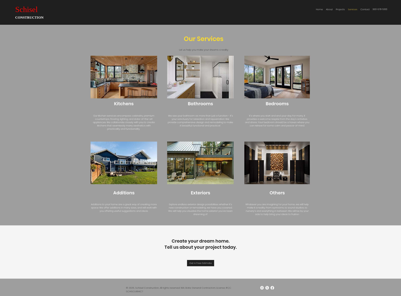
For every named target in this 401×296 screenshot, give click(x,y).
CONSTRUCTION (29, 17)
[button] (124, 77)
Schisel (26, 9)
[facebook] (272, 288)
